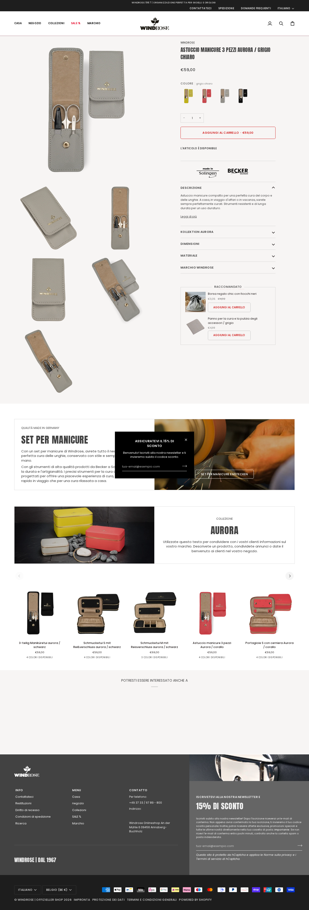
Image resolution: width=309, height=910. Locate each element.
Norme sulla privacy (278, 855)
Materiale (189, 255)
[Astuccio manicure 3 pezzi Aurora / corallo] (212, 613)
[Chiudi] (188, 440)
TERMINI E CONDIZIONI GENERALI (152, 900)
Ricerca (20, 823)
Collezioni (79, 810)
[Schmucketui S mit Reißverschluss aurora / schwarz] (97, 613)
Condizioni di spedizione (33, 817)
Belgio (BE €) (56, 890)
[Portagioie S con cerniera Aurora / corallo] (269, 613)
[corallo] (208, 97)
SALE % (76, 817)
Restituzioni (23, 803)
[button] (35, 23)
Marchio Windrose (197, 267)
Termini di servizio (208, 859)
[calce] (190, 97)
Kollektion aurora (197, 232)
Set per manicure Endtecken (224, 474)
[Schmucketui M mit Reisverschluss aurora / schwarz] (154, 613)
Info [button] (19, 790)
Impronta (82, 900)
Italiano (284, 8)
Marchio (78, 823)
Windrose (188, 42)
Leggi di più (189, 216)
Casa (76, 797)
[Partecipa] (183, 466)
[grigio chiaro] (226, 97)
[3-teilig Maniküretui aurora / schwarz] (243, 97)
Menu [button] (76, 790)
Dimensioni (190, 244)
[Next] (289, 576)
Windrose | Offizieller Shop (40, 900)
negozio (78, 803)
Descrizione (191, 188)
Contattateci (24, 797)
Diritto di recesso (27, 810)
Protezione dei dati (108, 900)
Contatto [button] (138, 790)
